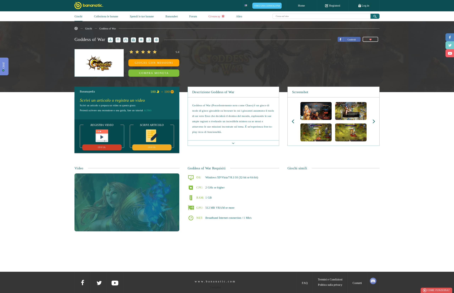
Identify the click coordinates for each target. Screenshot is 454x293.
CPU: (199, 187)
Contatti (357, 282)
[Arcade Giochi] (133, 39)
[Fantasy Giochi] (110, 39)
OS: (198, 177)
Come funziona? (438, 290)
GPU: (199, 207)
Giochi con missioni (154, 62)
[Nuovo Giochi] (156, 39)
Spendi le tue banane (142, 16)
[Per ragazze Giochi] (125, 39)
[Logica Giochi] (140, 39)
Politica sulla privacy (330, 284)
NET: (199, 217)
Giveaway (214, 16)
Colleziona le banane (106, 16)
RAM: (200, 197)
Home (301, 5)
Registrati (334, 5)
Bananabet (171, 16)
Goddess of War (107, 28)
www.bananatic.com (215, 281)
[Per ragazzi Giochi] (117, 39)
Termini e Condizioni (330, 279)
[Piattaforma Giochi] (148, 39)
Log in (365, 5)
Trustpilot (215, 287)
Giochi (78, 16)
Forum (193, 16)
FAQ (305, 282)
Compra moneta (154, 73)
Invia (102, 147)
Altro (239, 16)
